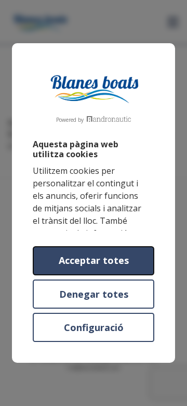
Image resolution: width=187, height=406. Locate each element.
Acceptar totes (94, 260)
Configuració (94, 327)
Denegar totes (93, 294)
